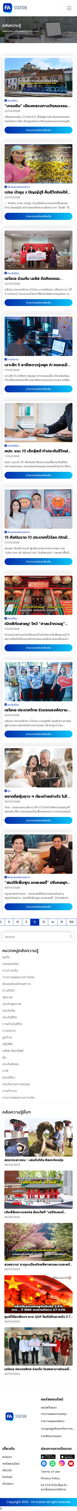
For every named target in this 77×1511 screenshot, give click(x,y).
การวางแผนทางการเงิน (18, 977)
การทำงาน (9, 1091)
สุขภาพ (7, 997)
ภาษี (5, 1070)
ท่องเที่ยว (8, 1077)
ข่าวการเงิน (10, 970)
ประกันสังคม (10, 1064)
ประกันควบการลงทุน (16, 1084)
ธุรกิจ (6, 957)
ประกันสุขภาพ (11, 1004)
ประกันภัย (8, 1010)
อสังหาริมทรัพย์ (12, 1050)
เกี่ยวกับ (7, 1470)
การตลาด (9, 1030)
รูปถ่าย (7, 1037)
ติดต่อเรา (8, 1484)
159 (71, 922)
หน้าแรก (7, 1457)
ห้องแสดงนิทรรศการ (16, 984)
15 (62, 922)
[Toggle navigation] (69, 8)
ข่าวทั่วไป (8, 990)
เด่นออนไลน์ (10, 964)
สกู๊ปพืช (7, 1044)
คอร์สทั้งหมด (49, 1408)
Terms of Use (50, 1472)
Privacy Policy (50, 1478)
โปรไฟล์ (7, 1477)
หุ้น (4, 1057)
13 (43, 922)
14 (52, 922)
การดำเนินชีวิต (12, 1024)
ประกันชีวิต (9, 1017)
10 (17, 922)
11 (26, 922)
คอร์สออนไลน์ (10, 1464)
